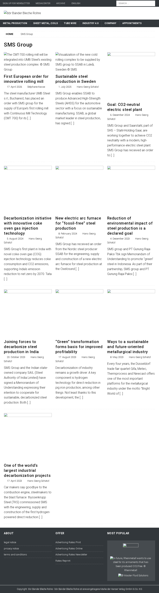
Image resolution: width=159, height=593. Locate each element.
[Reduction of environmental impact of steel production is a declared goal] (131, 190)
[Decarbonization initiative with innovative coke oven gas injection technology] (28, 190)
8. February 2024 (67, 233)
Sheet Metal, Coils (45, 23)
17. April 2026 (14, 86)
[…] (29, 118)
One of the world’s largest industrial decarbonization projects (27, 470)
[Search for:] (135, 3)
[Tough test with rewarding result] (130, 549)
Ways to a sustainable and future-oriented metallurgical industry (128, 346)
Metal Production (15, 23)
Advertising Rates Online (68, 548)
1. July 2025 (64, 86)
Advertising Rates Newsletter (71, 554)
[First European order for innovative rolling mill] (28, 62)
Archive (60, 3)
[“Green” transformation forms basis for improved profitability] (79, 313)
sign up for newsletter (16, 3)
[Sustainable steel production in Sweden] (79, 62)
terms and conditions (15, 554)
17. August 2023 (67, 357)
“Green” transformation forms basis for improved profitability (79, 346)
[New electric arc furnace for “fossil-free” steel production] (79, 190)
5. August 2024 (15, 238)
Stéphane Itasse (36, 86)
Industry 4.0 (90, 23)
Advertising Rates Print (68, 542)
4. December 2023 (120, 238)
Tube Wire (70, 23)
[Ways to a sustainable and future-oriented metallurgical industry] (131, 313)
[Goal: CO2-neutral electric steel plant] (131, 76)
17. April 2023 (14, 480)
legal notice (10, 542)
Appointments (132, 23)
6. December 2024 (120, 114)
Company (110, 23)
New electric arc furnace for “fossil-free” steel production (78, 223)
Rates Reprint (62, 560)
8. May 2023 (117, 357)
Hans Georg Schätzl (88, 86)
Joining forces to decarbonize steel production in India (21, 346)
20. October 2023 (16, 357)
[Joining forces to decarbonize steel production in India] (28, 313)
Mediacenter (43, 3)
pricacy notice (11, 548)
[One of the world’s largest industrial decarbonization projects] (28, 437)
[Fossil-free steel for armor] (130, 564)
